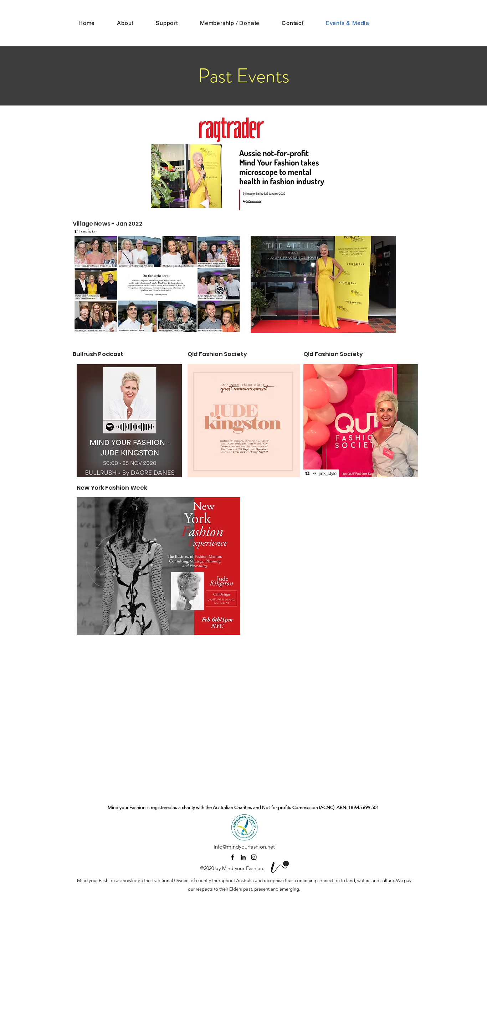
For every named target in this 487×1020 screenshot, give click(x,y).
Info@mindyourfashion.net (244, 846)
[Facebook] (232, 857)
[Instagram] (253, 857)
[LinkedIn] (243, 857)
